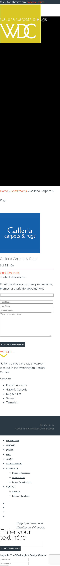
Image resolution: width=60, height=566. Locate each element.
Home (4, 191)
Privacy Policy (47, 425)
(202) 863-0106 (9, 272)
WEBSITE (6, 351)
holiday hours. (35, 2)
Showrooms (19, 191)
